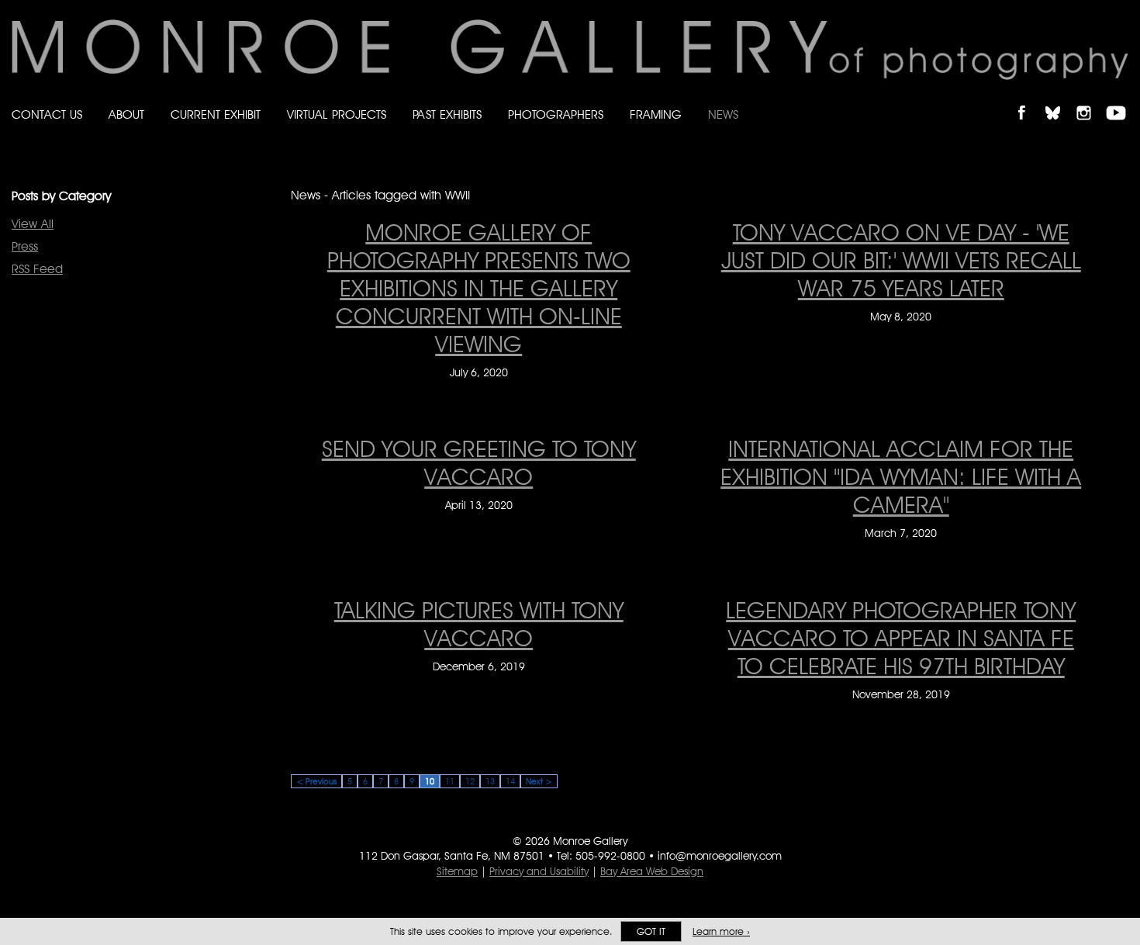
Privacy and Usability (539, 871)
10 (429, 781)
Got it (651, 931)
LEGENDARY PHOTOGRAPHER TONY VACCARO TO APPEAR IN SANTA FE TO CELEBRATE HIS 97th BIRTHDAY (901, 638)
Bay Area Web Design (651, 871)
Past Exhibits (447, 114)
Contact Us (47, 114)
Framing (656, 114)
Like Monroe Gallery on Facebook (1028, 99)
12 (470, 781)
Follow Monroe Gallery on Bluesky (1060, 99)
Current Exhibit (216, 114)
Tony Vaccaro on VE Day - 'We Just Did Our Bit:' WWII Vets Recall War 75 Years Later (901, 260)
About (126, 114)
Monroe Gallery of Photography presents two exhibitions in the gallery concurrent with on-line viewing (478, 288)
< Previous (316, 781)
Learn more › (721, 931)
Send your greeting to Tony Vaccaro (479, 462)
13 (490, 781)
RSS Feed (37, 268)
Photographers (555, 114)
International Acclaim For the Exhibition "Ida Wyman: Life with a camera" (900, 476)
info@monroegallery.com (720, 856)
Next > (539, 781)
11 (449, 781)
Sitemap (457, 871)
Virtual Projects (336, 114)
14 (510, 781)
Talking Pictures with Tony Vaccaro (479, 624)
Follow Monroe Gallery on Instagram (1090, 99)
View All (33, 223)
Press (25, 246)
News (723, 114)
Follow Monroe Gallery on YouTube (1121, 99)
